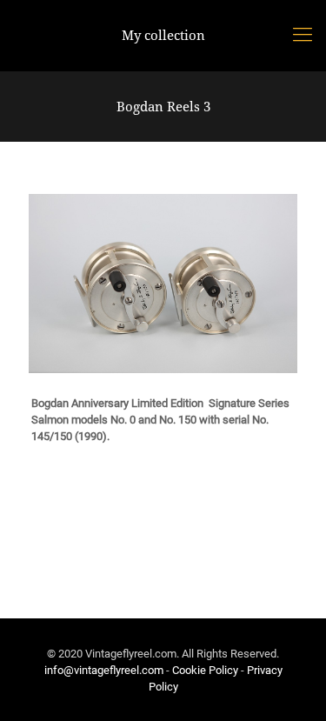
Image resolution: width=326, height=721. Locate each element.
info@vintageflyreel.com (103, 670)
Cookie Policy (205, 670)
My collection (163, 34)
